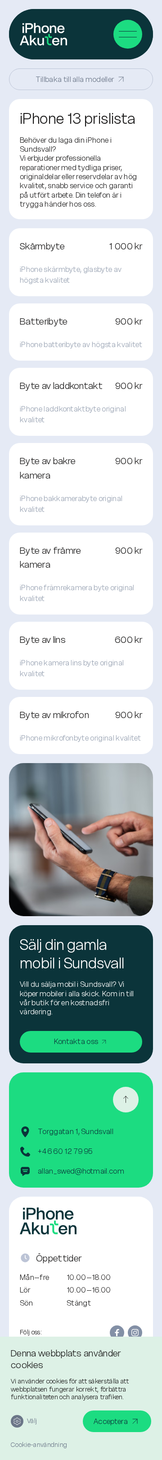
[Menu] (127, 34)
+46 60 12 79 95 (65, 1151)
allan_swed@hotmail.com (81, 1170)
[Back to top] (126, 1099)
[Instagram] (135, 1332)
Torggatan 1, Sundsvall (75, 1131)
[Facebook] (117, 1332)
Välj (32, 1421)
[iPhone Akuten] (43, 34)
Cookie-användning (39, 1445)
